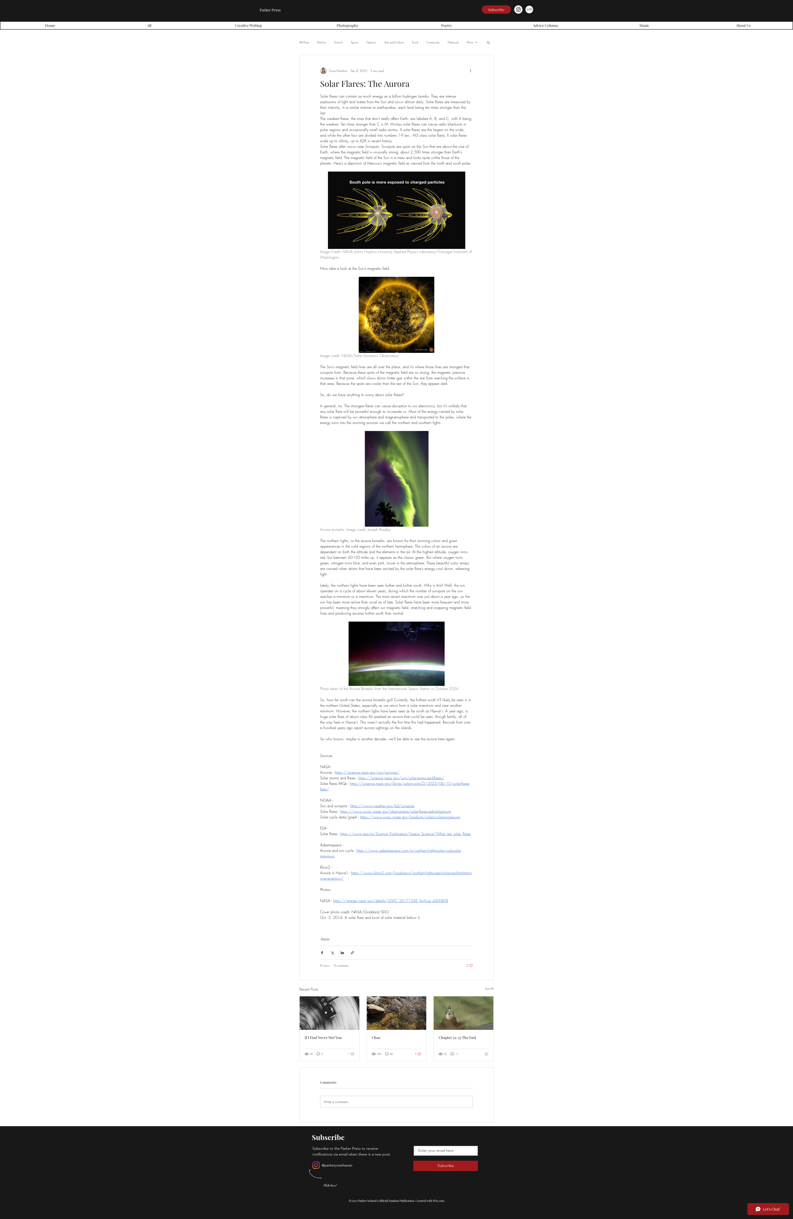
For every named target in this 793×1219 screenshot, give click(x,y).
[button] (496, 9)
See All (489, 989)
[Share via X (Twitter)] (332, 953)
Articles (321, 42)
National (453, 42)
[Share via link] (352, 953)
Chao (376, 1037)
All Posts (304, 42)
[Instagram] (518, 9)
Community (432, 42)
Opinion (371, 42)
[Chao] (396, 1013)
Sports (354, 42)
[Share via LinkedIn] (342, 953)
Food (415, 42)
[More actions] (470, 70)
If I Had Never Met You (323, 1037)
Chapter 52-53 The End (457, 1037)
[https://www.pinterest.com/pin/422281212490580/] (329, 1013)
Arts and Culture (394, 42)
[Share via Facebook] (322, 953)
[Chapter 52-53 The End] (463, 1013)
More (470, 42)
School (338, 42)
